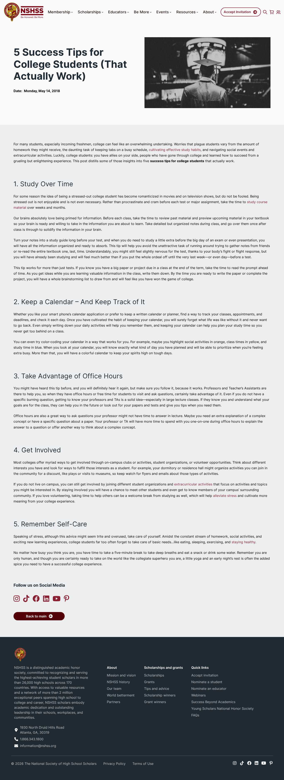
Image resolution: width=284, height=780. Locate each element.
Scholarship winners (159, 695)
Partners (113, 702)
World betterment (121, 695)
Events (162, 12)
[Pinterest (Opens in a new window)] (66, 598)
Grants (149, 682)
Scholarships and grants (163, 667)
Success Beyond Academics (213, 702)
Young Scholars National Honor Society (222, 708)
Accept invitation (204, 675)
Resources (186, 12)
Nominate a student (206, 682)
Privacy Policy (114, 763)
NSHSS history (118, 682)
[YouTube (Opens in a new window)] (57, 598)
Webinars (198, 695)
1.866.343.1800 (31, 739)
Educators (117, 12)
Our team (114, 688)
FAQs (195, 715)
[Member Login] (278, 12)
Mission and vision (121, 675)
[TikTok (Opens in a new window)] (26, 598)
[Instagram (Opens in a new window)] (17, 598)
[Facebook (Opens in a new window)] (36, 598)
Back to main (36, 616)
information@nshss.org (38, 746)
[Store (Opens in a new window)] (271, 12)
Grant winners (155, 702)
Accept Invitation (237, 12)
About (208, 12)
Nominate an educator (208, 688)
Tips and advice (156, 688)
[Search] (265, 12)
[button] (72, 12)
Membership (59, 12)
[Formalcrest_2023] (20, 654)
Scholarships (89, 12)
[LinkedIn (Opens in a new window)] (46, 598)
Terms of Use (142, 763)
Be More (141, 12)
